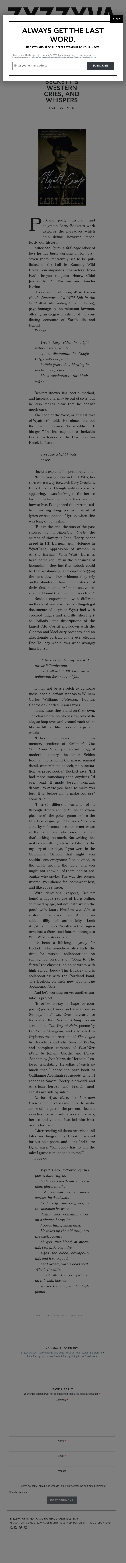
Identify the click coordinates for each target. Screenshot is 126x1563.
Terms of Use (37, 57)
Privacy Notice (91, 57)
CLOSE (116, 19)
